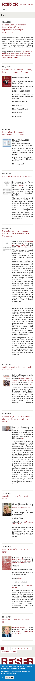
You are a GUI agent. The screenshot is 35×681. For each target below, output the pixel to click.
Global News (19, 633)
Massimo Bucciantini (25, 247)
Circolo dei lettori (18, 563)
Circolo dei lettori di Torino (21, 508)
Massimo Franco (18, 628)
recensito (29, 241)
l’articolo (21, 186)
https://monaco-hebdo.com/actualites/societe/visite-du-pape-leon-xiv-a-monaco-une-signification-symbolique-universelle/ (17, 54)
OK (3, 677)
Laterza (20, 578)
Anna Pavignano (18, 506)
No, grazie (9, 677)
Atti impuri (27, 561)
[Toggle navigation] (4, 9)
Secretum (19, 631)
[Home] (10, 4)
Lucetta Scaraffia (18, 559)
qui (31, 384)
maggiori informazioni (8, 673)
